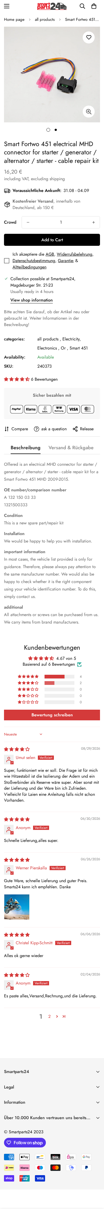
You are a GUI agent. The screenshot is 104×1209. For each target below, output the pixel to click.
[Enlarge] (89, 112)
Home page (14, 19)
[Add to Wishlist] (89, 37)
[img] (17, 749)
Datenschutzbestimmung (34, 261)
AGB (50, 254)
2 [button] (49, 1016)
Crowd (10, 222)
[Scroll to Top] (94, 1180)
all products (45, 19)
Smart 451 (79, 348)
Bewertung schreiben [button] (52, 715)
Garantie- (66, 261)
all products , (49, 339)
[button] (94, 6)
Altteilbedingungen (29, 267)
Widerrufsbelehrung (74, 254)
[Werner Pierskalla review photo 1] (17, 907)
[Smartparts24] (52, 6)
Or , (64, 348)
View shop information (31, 300)
